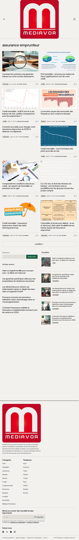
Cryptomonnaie (7, 485)
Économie (5, 84)
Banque (43, 121)
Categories (6, 460)
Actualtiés (5, 467)
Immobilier (56, 281)
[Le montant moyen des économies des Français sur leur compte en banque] (59, 98)
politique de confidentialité (17, 522)
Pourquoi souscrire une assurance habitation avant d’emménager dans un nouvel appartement (18, 299)
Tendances (27, 460)
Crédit (43, 84)
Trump (25, 478)
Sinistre (25, 489)
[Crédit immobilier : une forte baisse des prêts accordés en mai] (59, 136)
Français (26, 467)
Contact (45, 537)
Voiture (25, 474)
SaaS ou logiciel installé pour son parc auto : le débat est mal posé (18, 271)
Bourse (4, 478)
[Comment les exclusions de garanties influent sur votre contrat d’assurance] (20, 61)
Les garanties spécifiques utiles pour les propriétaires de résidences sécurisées (19, 280)
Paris (24, 482)
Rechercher (5, 252)
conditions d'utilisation (33, 522)
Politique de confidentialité (34, 537)
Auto (54, 263)
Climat (25, 485)
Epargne (5, 493)
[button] (4, 19)
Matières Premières (8, 504)
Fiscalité (5, 496)
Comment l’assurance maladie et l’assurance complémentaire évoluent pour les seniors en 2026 (19, 310)
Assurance (6, 137)
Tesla (25, 471)
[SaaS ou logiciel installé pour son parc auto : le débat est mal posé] (46, 262)
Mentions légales (20, 537)
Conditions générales (8, 537)
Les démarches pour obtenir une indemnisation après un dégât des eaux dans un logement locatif (18, 289)
